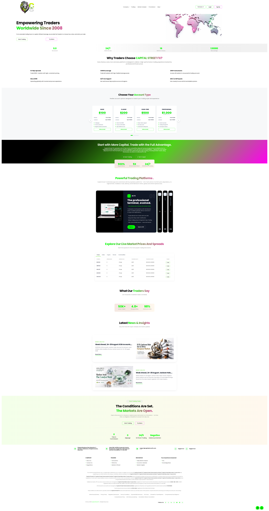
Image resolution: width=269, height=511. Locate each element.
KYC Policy (146, 494)
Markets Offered (116, 465)
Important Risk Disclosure (136, 494)
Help (158, 7)
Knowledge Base (166, 462)
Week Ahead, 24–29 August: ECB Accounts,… (113, 344)
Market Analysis (142, 7)
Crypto (108, 255)
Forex (98, 255)
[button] (261, 508)
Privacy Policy (104, 494)
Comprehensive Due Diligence (172, 494)
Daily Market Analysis (142, 460)
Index (103, 255)
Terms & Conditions (125, 494)
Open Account (102, 129)
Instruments (115, 460)
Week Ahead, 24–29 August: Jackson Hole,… (154, 373)
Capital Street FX (95, 502)
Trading (133, 7)
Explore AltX (141, 227)
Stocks (114, 255)
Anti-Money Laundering (131, 497)
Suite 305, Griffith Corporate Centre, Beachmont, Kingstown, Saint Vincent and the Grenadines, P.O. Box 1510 (119, 449)
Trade (168, 262)
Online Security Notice (94, 494)
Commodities (121, 255)
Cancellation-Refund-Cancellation (146, 497)
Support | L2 (192, 448)
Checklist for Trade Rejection (156, 494)
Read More (98, 354)
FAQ (163, 460)
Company (126, 7)
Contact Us (89, 462)
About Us (89, 460)
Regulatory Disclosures (114, 494)
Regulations (90, 465)
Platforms (114, 462)
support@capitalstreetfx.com (148, 448)
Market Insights (141, 465)
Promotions (152, 7)
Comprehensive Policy (120, 497)
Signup (131, 227)
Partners (201, 7)
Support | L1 (181, 448)
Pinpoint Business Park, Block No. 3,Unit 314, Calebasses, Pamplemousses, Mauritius (88, 449)
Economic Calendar (142, 462)
